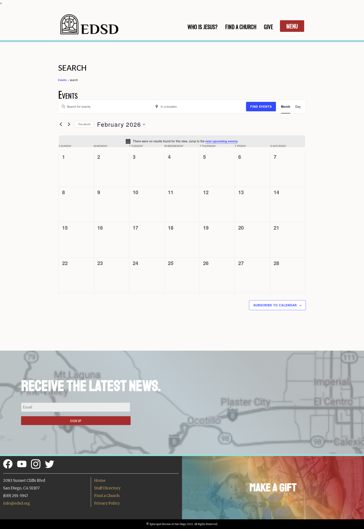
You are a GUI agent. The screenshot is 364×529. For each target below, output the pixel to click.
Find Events (261, 106)
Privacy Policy (107, 503)
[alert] (182, 141)
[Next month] (68, 124)
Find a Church (107, 495)
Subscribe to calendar (275, 305)
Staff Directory (107, 488)
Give (268, 27)
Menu (292, 26)
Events (62, 80)
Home (100, 480)
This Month (84, 124)
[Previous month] (60, 124)
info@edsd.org (16, 503)
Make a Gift (273, 488)
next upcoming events (221, 141)
